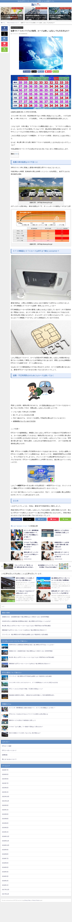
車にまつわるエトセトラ (17, 27)
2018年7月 (5, 858)
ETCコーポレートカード (9, 750)
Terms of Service (36, 900)
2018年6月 (5, 863)
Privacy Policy (28, 900)
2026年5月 (5, 774)
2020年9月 (5, 805)
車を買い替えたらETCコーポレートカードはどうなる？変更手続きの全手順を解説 (26, 625)
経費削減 (4, 754)
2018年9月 (5, 849)
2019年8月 (5, 818)
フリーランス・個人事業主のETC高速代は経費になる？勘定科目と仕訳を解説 (25, 634)
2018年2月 (5, 880)
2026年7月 (5, 770)
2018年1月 (5, 885)
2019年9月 (5, 814)
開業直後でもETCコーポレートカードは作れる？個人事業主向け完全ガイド (24, 630)
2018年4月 (5, 871)
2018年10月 (5, 845)
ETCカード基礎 (6, 746)
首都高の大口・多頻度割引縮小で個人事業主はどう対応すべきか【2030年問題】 (26, 616)
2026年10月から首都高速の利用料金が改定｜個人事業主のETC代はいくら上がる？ (26, 621)
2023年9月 (5, 778)
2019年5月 (5, 827)
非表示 (16, 153)
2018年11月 (5, 840)
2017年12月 (5, 889)
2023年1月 (5, 792)
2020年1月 (5, 809)
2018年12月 (5, 836)
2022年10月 (5, 796)
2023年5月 (5, 787)
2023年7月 (5, 783)
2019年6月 (5, 823)
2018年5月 (5, 867)
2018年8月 (5, 854)
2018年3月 (5, 876)
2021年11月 (5, 801)
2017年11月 (5, 894)
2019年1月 (5, 832)
